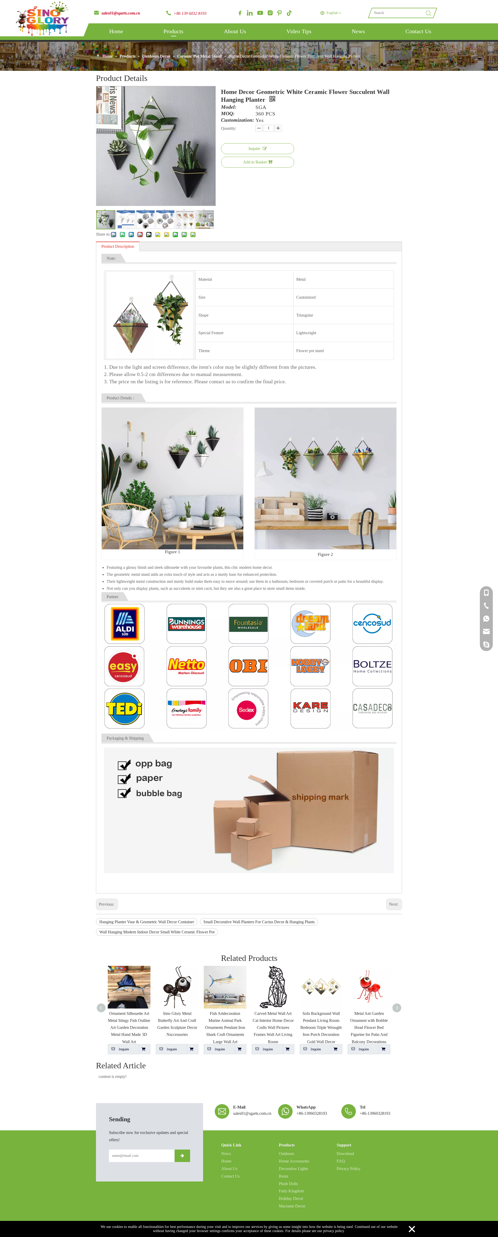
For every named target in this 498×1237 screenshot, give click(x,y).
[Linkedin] (250, 13)
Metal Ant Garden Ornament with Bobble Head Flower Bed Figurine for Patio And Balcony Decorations (369, 1027)
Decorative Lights (293, 1168)
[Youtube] (259, 13)
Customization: (237, 120)
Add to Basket (255, 162)
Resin (283, 1176)
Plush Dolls (288, 1183)
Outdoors (286, 1153)
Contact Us (418, 31)
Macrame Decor (292, 1206)
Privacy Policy (349, 1168)
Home (116, 31)
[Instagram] (269, 13)
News (358, 31)
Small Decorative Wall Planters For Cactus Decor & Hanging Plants (259, 922)
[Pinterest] (279, 13)
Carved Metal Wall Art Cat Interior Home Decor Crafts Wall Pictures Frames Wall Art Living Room (273, 1027)
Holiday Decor (291, 1198)
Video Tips (299, 31)
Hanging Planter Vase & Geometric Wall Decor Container (146, 922)
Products (173, 31)
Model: (229, 107)
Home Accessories (294, 1161)
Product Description (117, 246)
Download (345, 1153)
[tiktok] (289, 13)
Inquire (254, 148)
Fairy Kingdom (291, 1191)
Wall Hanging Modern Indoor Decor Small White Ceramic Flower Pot (157, 932)
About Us (235, 31)
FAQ (341, 1161)
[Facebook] (240, 13)
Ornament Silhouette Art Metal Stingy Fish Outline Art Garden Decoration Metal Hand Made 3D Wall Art (129, 1027)
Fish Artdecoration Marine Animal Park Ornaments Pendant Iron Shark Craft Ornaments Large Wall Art (225, 1027)
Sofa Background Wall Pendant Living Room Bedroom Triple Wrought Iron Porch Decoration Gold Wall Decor (321, 1027)
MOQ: (228, 113)
